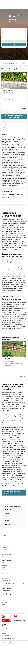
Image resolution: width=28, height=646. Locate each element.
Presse (3, 569)
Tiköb (6, 480)
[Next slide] (25, 80)
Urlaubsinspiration (6, 554)
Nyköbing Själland (7, 459)
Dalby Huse (19, 429)
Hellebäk (9, 445)
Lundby (14, 457)
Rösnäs (4, 467)
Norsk (3, 604)
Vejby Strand (5, 486)
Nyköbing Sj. (8, 510)
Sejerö (19, 467)
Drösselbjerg (14, 433)
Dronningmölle (6, 433)
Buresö (13, 429)
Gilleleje (11, 439)
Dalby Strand (5, 431)
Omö (5, 461)
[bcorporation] (10, 621)
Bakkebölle (19, 427)
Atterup (13, 427)
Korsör (3, 455)
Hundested (10, 447)
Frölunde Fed (12, 437)
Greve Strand (18, 439)
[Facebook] (7, 594)
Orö (17, 461)
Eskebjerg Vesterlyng (10, 435)
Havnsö (4, 445)
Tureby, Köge (19, 480)
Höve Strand (8, 449)
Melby (19, 457)
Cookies (4, 633)
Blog (3, 556)
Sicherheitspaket (6, 580)
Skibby (19, 469)
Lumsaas (9, 457)
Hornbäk (4, 447)
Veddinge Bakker (11, 484)
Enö (3, 435)
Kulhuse (13, 455)
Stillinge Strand (21, 474)
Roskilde (14, 465)
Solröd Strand (17, 472)
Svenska (4, 607)
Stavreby (13, 474)
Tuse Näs (4, 482)
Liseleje (4, 457)
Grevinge (4, 441)
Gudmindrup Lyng (13, 441)
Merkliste (17, 643)
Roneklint (9, 465)
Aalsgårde (17, 486)
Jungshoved (16, 449)
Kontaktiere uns (6, 590)
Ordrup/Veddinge (7, 90)
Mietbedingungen (6, 635)
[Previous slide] (3, 80)
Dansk (3, 609)
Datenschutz (5, 631)
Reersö (4, 465)
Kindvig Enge (5, 453)
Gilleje (7, 520)
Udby (16, 482)
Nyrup (14, 459)
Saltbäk (15, 467)
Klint (11, 453)
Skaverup (14, 469)
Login (3, 575)
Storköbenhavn (6, 476)
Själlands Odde (6, 469)
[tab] (8, 88)
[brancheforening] (7, 617)
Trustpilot (4, 535)
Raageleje (9, 467)
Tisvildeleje (12, 480)
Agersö (4, 427)
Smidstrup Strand (7, 472)
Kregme (8, 455)
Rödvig (19, 465)
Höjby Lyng (17, 447)
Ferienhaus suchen (10, 644)
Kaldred (4, 451)
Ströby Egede (15, 476)
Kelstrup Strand (21, 451)
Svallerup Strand (13, 478)
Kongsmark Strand (18, 453)
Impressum (4, 628)
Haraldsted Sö (18, 443)
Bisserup (4, 429)
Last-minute (5, 550)
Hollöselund (21, 445)
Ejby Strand (21, 433)
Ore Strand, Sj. (11, 461)
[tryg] (5, 621)
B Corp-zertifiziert (6, 562)
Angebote (4, 547)
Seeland (6, 392)
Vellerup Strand (20, 484)
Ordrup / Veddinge (16, 463)
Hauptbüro (4, 565)
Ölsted (12, 486)
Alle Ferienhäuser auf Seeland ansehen (11, 493)
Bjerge (9, 429)
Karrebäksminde (11, 451)
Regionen (4, 552)
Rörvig (24, 465)
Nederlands (4, 602)
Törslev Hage (11, 482)
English (3, 600)
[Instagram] (3, 594)
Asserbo (8, 427)
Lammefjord (19, 455)
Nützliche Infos (5, 578)
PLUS (3, 567)
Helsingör (14, 445)
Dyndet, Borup (14, 431)
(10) (14, 44)
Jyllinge (22, 449)
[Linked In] (11, 594)
